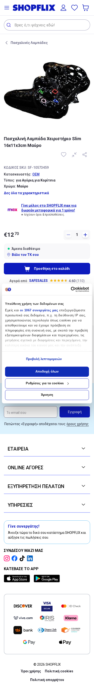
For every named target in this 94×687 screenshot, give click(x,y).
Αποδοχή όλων (47, 372)
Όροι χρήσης (31, 671)
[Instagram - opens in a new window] (8, 558)
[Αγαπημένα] (74, 7)
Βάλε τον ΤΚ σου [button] (25, 255)
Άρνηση (47, 395)
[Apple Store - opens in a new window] (18, 578)
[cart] (86, 7)
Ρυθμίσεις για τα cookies (45, 383)
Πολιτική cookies (59, 671)
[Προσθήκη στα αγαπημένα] (64, 154)
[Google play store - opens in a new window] (47, 578)
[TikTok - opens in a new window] (23, 558)
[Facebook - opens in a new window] (15, 558)
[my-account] (63, 7)
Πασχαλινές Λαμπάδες (29, 43)
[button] (7, 8)
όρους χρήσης (78, 424)
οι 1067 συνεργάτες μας (39, 310)
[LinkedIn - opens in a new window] (31, 558)
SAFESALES (38, 281)
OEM (36, 174)
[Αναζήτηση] (9, 25)
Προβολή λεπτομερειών (44, 359)
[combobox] (47, 24)
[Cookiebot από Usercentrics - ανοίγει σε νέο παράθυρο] (68, 289)
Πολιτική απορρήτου (47, 680)
